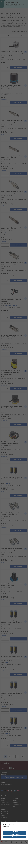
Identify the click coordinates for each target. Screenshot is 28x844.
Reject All (14, 837)
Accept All (15, 831)
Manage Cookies (15, 834)
